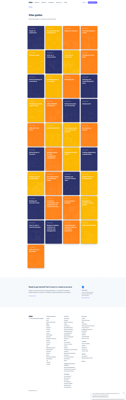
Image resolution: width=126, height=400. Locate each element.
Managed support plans (87, 358)
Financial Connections (51, 338)
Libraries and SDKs (68, 383)
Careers (83, 345)
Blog (83, 322)
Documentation (67, 376)
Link (47, 346)
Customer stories (86, 320)
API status (66, 380)
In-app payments (68, 333)
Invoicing (48, 342)
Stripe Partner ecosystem (70, 369)
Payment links (49, 349)
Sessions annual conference (88, 325)
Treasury (48, 364)
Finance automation (68, 329)
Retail (65, 360)
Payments (48, 351)
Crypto (47, 333)
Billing (47, 324)
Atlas (47, 320)
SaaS (65, 340)
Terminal (48, 362)
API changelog (67, 381)
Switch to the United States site (100, 396)
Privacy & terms (85, 327)
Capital (47, 325)
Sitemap (84, 334)
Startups (66, 320)
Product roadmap (86, 343)
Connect (48, 331)
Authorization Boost (50, 322)
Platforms (66, 338)
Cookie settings (85, 336)
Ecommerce (67, 325)
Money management (68, 336)
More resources (85, 297)
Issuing (47, 344)
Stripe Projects (67, 385)
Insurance (66, 351)
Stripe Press (84, 349)
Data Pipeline (49, 335)
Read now (31, 47)
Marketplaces (67, 335)
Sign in (84, 2)
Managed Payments (50, 347)
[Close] (123, 393)
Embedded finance (68, 327)
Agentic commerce (68, 322)
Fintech (65, 346)
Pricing (65, 2)
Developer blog (67, 387)
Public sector (67, 358)
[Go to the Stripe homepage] (30, 316)
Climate (48, 329)
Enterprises (66, 318)
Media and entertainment (70, 353)
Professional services (69, 357)
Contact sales (92, 2)
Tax (47, 360)
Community (84, 324)
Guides (30, 7)
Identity (48, 340)
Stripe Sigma (49, 358)
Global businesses (68, 331)
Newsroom (84, 347)
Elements (48, 336)
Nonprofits (66, 355)
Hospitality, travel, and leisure (70, 349)
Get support (84, 356)
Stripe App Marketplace (69, 367)
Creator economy (68, 344)
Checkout (48, 327)
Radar (47, 355)
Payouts (48, 353)
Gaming (66, 347)
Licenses (84, 332)
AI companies (67, 342)
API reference (67, 378)
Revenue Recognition (51, 357)
